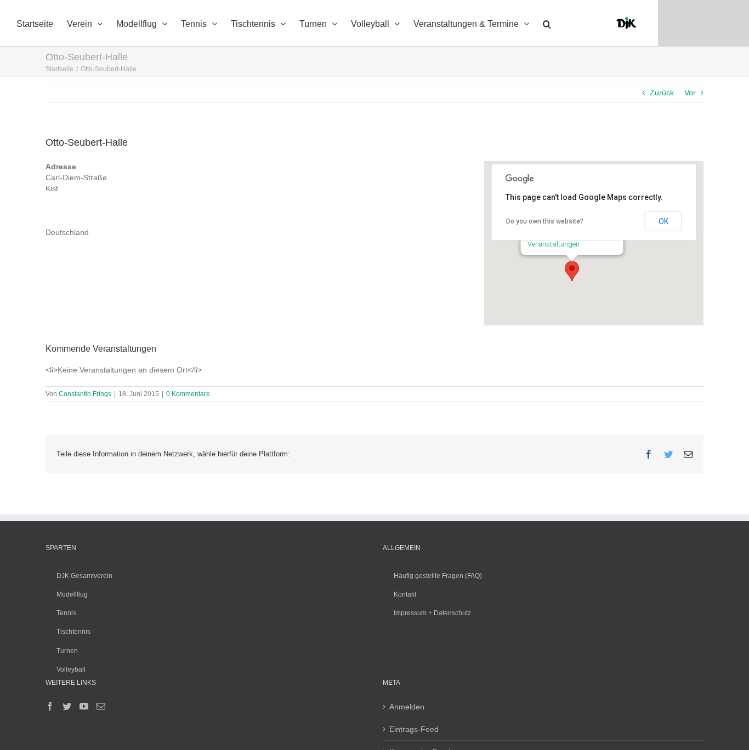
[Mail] (101, 706)
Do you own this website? (544, 221)
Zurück (662, 92)
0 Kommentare (188, 394)
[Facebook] (50, 706)
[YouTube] (84, 706)
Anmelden (406, 706)
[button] (547, 23)
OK (663, 221)
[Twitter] (67, 706)
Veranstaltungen (553, 244)
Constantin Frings (85, 394)
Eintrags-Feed (414, 729)
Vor (690, 92)
